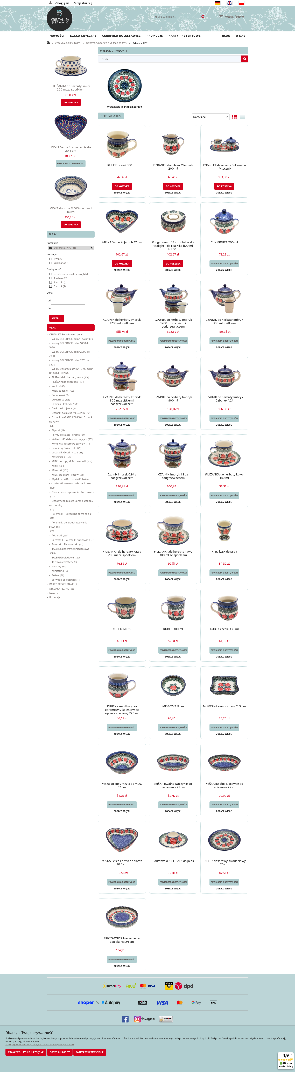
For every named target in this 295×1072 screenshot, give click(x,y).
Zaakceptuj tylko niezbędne (26, 1052)
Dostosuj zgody (60, 1052)
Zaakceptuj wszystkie (89, 1052)
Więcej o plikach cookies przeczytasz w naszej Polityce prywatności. (39, 1044)
